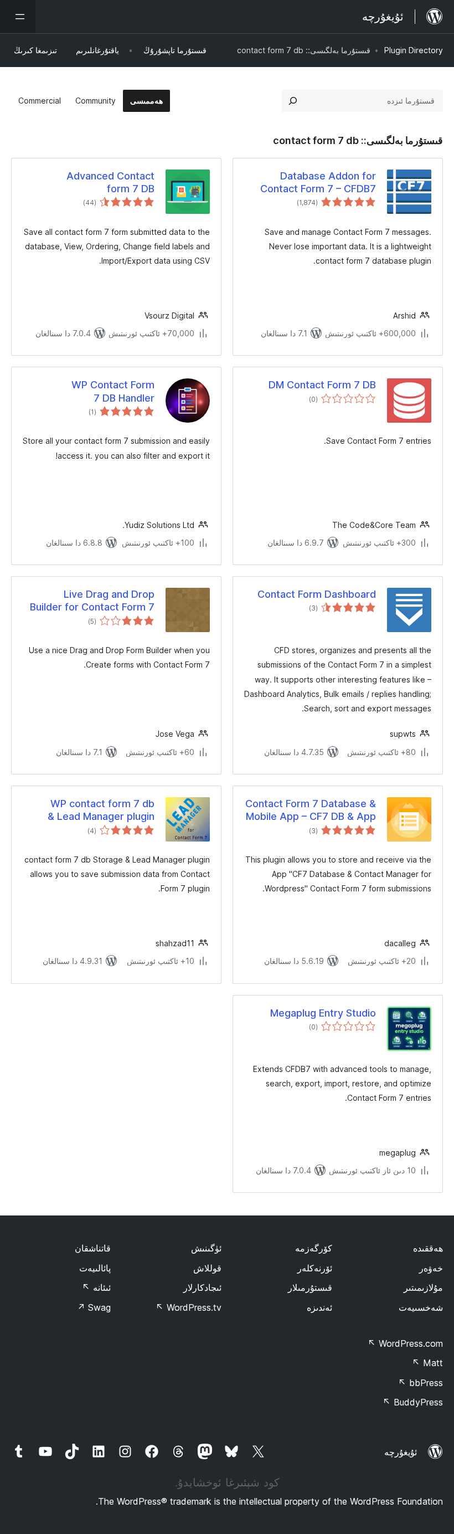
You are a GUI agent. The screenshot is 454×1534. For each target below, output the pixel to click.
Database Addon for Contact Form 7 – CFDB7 (318, 182)
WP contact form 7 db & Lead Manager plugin (101, 810)
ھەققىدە (428, 1248)
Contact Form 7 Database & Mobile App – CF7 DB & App (310, 810)
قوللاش (207, 1268)
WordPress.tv (188, 1307)
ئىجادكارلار (202, 1287)
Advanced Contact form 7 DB (110, 182)
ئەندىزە (319, 1307)
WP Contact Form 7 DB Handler (112, 391)
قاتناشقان (93, 1248)
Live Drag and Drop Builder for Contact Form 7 (92, 600)
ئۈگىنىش (206, 1248)
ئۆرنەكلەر (314, 1268)
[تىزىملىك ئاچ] (17, 16)
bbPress (420, 1382)
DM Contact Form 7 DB (322, 385)
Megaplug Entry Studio (323, 1013)
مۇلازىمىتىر (423, 1287)
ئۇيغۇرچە (400, 1452)
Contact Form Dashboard (316, 594)
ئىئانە (96, 1287)
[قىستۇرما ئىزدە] (293, 101)
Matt (427, 1362)
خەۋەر (431, 1268)
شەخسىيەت (421, 1307)
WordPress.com (405, 1343)
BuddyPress (413, 1402)
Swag (94, 1307)
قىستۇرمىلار (310, 1287)
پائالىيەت (95, 1268)
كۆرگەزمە (313, 1248)
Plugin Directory (413, 50)
